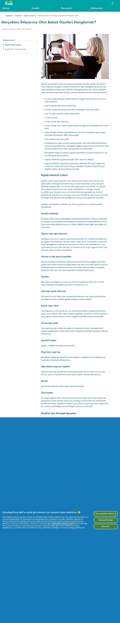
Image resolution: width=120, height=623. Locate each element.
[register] (112, 3)
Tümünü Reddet (105, 520)
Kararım (106, 526)
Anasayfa (8, 15)
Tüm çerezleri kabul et (105, 514)
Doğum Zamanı (30, 15)
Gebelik (18, 15)
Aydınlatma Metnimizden (62, 523)
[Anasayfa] (7, 2)
